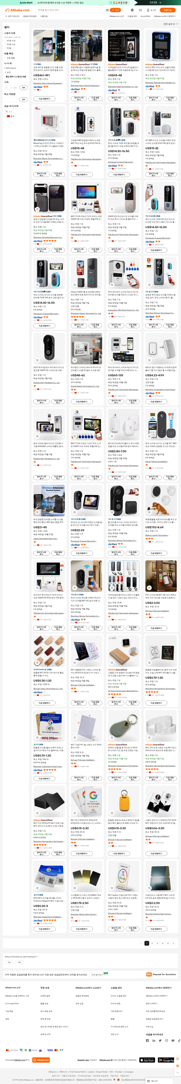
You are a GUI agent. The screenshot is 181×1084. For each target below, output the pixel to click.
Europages (129, 1072)
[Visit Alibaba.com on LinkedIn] (153, 1040)
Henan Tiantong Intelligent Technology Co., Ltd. (156, 461)
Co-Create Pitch (12, 1003)
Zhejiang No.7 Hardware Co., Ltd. (46, 383)
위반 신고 (115, 1034)
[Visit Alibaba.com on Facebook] (147, 1040)
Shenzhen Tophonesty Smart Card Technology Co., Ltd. (47, 766)
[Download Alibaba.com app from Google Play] (167, 1060)
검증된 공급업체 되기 (154, 1019)
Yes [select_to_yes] (9, 962)
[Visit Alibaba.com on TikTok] (179, 1040)
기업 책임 (9, 1011)
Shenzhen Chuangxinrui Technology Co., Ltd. (160, 389)
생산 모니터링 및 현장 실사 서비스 (54, 1027)
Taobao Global (101, 1072)
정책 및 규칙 (45, 1034)
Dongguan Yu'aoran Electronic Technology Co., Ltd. (120, 162)
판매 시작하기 (151, 1003)
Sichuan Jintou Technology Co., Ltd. (48, 689)
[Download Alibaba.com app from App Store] (147, 1060)
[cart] (141, 10)
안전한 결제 (45, 996)
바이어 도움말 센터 (118, 996)
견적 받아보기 (98, 974)
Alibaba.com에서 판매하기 (156, 996)
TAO (111, 1072)
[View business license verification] (114, 1080)
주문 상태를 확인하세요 (155, 1011)
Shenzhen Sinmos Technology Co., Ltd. (159, 313)
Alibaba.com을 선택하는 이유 (17, 996)
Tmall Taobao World (77, 1072)
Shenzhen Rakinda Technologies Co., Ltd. (160, 83)
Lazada (90, 1072)
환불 (112, 1019)
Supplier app (83, 1060)
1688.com (63, 1072)
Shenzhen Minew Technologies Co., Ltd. (48, 158)
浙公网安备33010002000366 (133, 1080)
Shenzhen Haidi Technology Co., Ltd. (123, 87)
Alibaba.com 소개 (12, 988)
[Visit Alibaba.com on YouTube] (173, 1040)
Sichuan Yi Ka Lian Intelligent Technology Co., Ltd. (157, 611)
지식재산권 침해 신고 (119, 1027)
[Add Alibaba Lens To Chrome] (41, 1060)
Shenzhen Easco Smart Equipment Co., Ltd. (47, 83)
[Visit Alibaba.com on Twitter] (160, 1040)
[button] (107, 10)
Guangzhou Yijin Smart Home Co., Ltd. (123, 310)
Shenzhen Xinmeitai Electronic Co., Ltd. (47, 237)
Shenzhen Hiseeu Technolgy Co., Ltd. (86, 313)
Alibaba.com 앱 (106, 1060)
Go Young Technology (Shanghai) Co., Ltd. (123, 691)
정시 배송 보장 (46, 1011)
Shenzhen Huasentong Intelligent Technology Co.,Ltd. (47, 917)
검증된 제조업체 (82, 996)
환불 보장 (44, 1003)
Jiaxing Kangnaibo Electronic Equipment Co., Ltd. (45, 539)
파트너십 (149, 1027)
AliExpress (52, 1072)
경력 (7, 1019)
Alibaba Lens (19, 1060)
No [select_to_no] (19, 962)
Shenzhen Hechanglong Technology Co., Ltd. (160, 689)
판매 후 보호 (45, 1019)
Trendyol (118, 1072)
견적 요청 (79, 1003)
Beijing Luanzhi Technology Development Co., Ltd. (156, 535)
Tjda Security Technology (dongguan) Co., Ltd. (86, 159)
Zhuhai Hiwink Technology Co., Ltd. (85, 386)
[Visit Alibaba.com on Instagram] (166, 1040)
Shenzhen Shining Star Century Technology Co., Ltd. (83, 914)
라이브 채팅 (115, 1003)
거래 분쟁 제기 (117, 1011)
